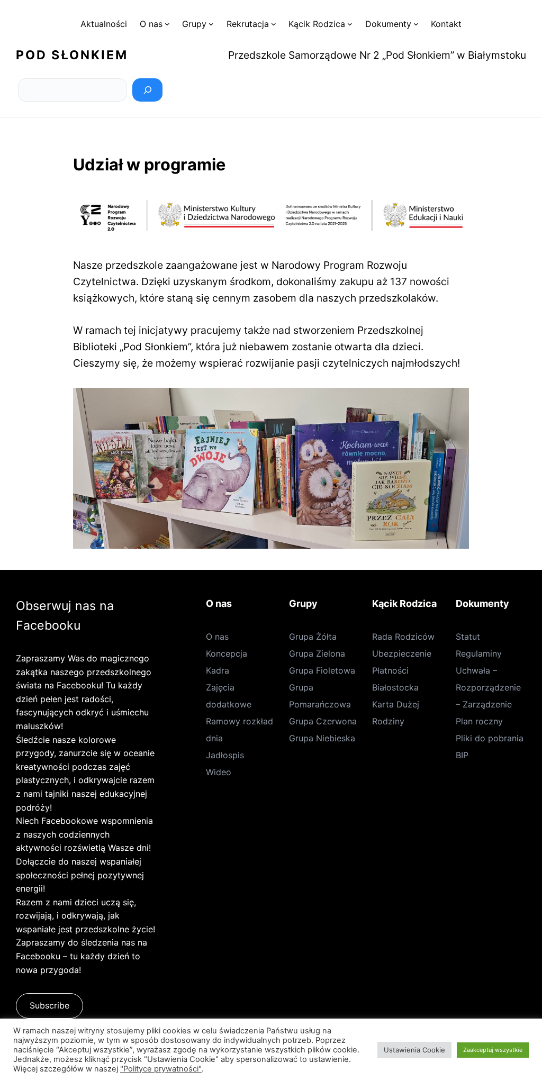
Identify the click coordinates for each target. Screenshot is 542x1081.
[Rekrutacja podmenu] (273, 23)
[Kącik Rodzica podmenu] (350, 23)
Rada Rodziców (403, 636)
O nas (217, 636)
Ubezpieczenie (401, 653)
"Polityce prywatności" (161, 1069)
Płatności (390, 670)
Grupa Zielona (317, 653)
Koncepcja (226, 653)
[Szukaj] (147, 90)
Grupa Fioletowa (322, 670)
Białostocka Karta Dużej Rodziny (395, 704)
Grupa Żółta (313, 636)
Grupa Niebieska (322, 738)
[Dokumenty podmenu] (416, 23)
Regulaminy (479, 653)
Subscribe (49, 1005)
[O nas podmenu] (167, 23)
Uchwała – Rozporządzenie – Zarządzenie (488, 687)
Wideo (218, 772)
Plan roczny (479, 721)
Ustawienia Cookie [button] (414, 1050)
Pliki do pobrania (489, 738)
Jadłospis (225, 755)
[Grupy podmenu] (211, 23)
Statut (468, 636)
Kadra (217, 670)
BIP (462, 755)
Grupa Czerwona (323, 721)
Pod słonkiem (72, 55)
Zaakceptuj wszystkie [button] (492, 1049)
